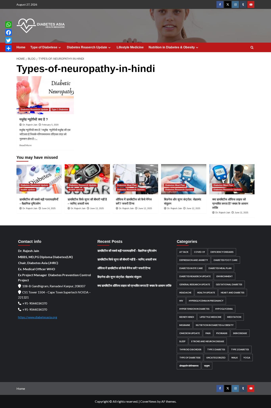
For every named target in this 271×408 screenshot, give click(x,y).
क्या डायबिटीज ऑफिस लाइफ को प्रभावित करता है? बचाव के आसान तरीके (230, 203)
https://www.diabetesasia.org (37, 317)
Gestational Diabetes (229, 284)
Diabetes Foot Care (225, 260)
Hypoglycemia (224, 308)
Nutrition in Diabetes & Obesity (172, 47)
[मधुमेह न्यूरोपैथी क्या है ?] (45, 95)
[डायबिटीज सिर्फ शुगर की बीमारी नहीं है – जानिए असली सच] (87, 179)
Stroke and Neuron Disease (207, 341)
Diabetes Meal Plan (127, 185)
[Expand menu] (59, 47)
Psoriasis (221, 333)
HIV (181, 300)
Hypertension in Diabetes (194, 308)
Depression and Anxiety (193, 260)
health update (28, 189)
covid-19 (199, 252)
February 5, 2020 (50, 125)
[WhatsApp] (8, 25)
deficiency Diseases (222, 252)
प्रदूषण (207, 365)
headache (185, 292)
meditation (234, 317)
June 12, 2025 (145, 208)
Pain (208, 333)
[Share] (8, 48)
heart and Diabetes (232, 292)
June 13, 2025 (97, 208)
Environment (224, 276)
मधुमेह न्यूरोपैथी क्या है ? (33, 119)
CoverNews (148, 401)
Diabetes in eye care (191, 268)
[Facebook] (8, 32)
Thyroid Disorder (190, 349)
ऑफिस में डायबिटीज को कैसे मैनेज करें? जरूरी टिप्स (123, 268)
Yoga (246, 357)
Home (20, 47)
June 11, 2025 (241, 212)
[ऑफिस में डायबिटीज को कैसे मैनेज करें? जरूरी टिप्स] (135, 179)
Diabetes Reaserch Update (87, 47)
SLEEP (182, 341)
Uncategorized (216, 357)
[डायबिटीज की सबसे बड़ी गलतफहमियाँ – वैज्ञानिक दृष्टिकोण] (39, 179)
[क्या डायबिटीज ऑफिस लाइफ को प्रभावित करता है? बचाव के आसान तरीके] (232, 179)
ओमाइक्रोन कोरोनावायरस (188, 365)
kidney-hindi (186, 317)
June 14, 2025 (49, 208)
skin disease (240, 333)
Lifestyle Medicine (130, 47)
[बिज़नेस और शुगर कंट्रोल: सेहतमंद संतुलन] (183, 179)
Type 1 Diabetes (60, 109)
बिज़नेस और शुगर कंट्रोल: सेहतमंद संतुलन (119, 277)
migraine (184, 325)
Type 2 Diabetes (240, 349)
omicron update (189, 333)
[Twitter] (8, 40)
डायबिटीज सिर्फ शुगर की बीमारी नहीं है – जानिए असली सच (126, 259)
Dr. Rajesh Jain (30, 125)
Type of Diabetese (43, 47)
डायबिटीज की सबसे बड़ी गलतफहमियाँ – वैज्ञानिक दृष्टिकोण (127, 250)
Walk (234, 357)
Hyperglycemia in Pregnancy (206, 300)
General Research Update (194, 284)
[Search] (252, 47)
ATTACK (183, 252)
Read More (25, 145)
